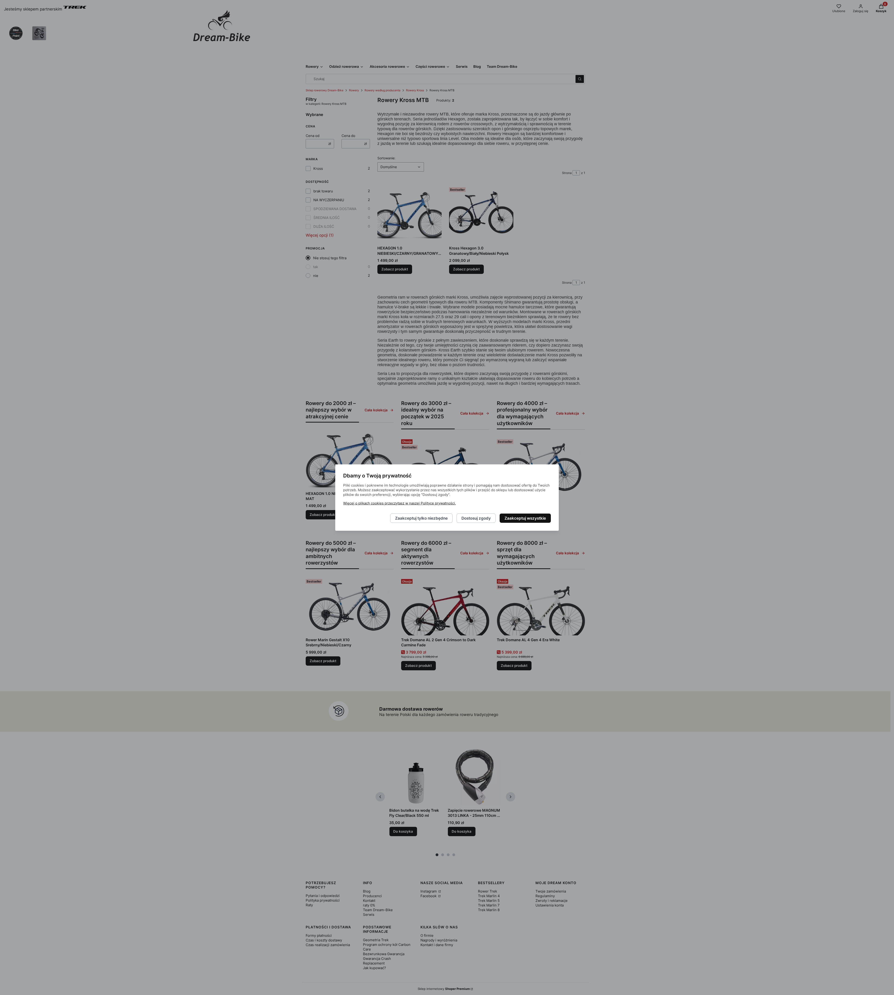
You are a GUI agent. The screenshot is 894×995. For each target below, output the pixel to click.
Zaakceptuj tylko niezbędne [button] (421, 518)
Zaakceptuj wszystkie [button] (525, 518)
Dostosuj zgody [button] (476, 518)
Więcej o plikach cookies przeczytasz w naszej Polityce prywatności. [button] (399, 503)
